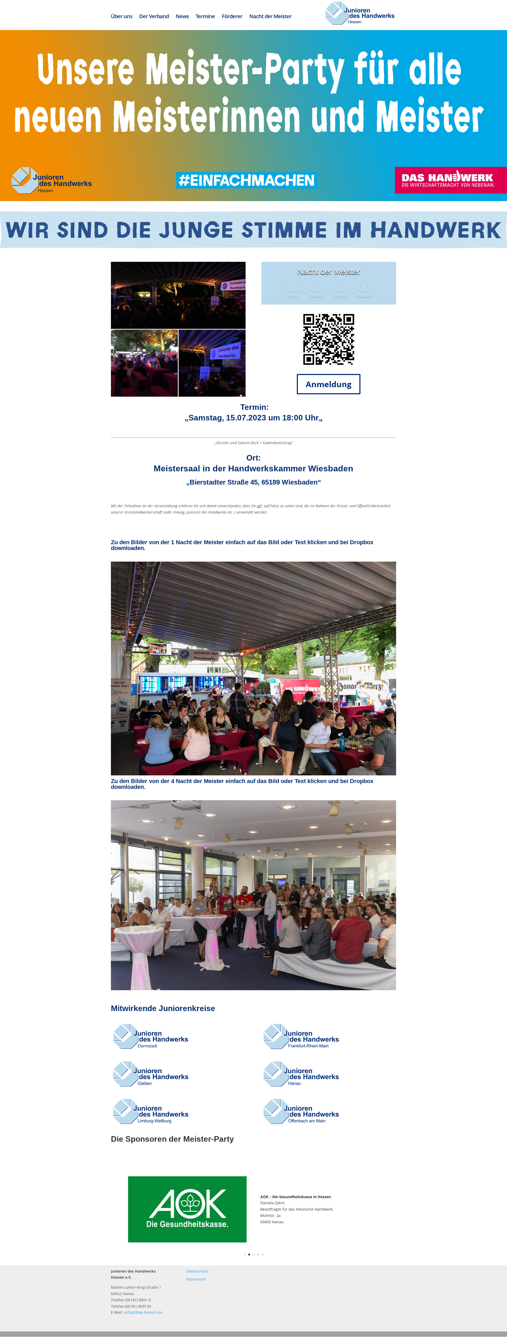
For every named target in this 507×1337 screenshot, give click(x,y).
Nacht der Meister (270, 17)
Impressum (196, 1279)
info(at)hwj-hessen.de (143, 1312)
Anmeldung (328, 384)
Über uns (121, 17)
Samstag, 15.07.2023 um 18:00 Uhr (254, 417)
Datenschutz (197, 1271)
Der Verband (154, 17)
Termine (205, 17)
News (182, 17)
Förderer (232, 17)
